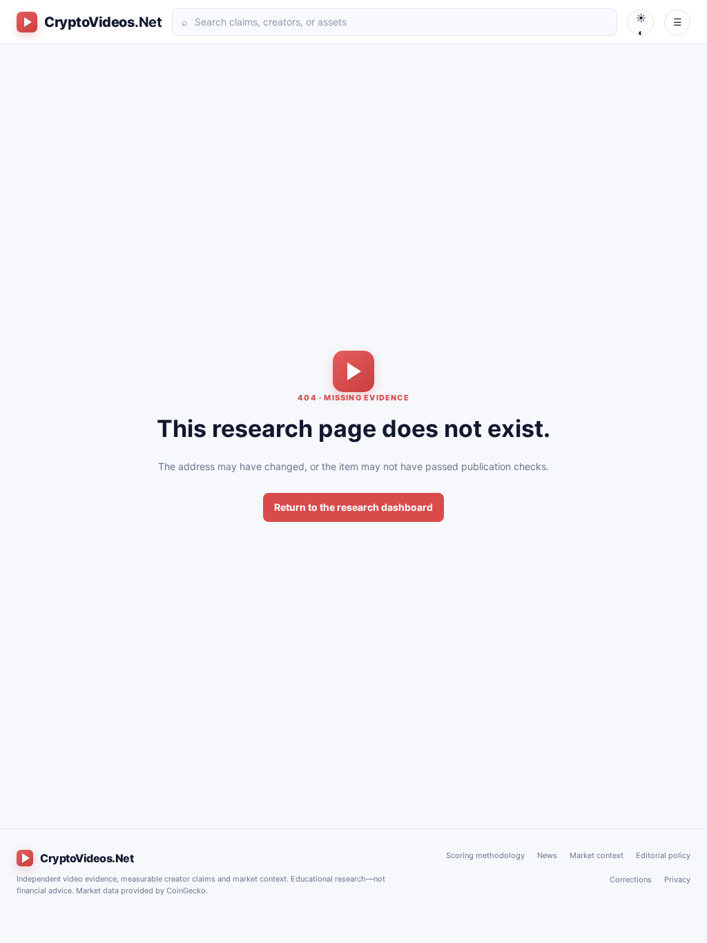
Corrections (631, 879)
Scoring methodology (485, 855)
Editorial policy (663, 855)
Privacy (677, 879)
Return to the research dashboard (353, 507)
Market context (596, 855)
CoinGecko (186, 890)
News (547, 855)
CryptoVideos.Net (86, 858)
